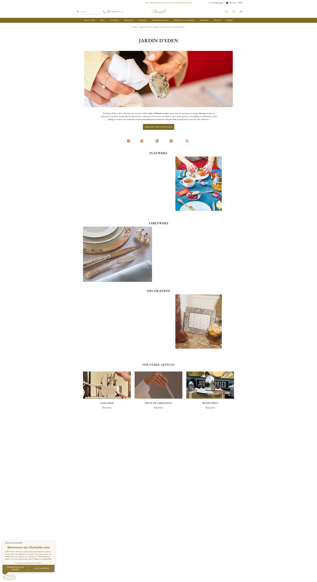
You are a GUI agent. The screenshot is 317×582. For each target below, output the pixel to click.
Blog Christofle (145, 27)
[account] (226, 11)
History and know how (163, 27)
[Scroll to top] (307, 572)
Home (134, 27)
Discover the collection (158, 127)
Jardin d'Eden (179, 27)
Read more (107, 407)
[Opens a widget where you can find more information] (9, 578)
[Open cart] (241, 11)
